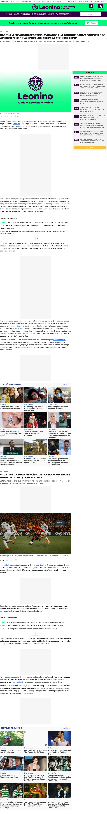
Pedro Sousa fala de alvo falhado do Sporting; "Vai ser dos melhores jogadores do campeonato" (93, 117)
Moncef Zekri (5, 565)
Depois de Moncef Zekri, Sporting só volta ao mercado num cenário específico (34, 625)
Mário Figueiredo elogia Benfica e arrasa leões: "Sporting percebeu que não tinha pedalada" (92, 86)
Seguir (93, 23)
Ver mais (90, 148)
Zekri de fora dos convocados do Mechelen (22, 1)
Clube (16, 14)
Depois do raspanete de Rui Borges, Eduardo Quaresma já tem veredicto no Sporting (37, 222)
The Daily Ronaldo (39, 14)
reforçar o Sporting (39, 565)
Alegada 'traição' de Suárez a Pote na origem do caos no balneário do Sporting (91, 94)
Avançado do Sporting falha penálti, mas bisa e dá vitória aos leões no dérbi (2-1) (92, 109)
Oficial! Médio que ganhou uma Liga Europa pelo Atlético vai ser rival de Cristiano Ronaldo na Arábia (92, 133)
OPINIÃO (51, 14)
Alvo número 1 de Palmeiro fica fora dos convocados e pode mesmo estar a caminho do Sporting (91, 78)
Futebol (9, 14)
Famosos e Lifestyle (63, 14)
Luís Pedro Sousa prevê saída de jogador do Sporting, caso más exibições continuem (92, 141)
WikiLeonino (25, 14)
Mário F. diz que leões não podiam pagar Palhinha (51, 1)
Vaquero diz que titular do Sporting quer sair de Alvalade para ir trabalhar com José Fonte (92, 125)
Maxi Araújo (17, 682)
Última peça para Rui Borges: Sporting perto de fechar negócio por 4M (32, 629)
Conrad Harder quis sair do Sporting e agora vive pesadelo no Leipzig (93, 101)
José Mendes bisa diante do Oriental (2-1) (80, 1)
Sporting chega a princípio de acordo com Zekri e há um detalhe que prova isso (35, 622)
